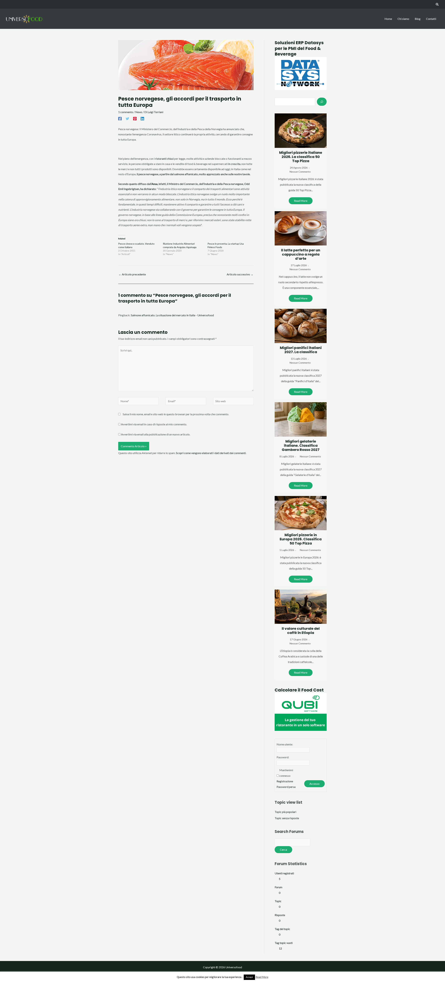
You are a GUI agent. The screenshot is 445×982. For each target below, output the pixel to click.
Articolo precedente (132, 274)
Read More (300, 200)
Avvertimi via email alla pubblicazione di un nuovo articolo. (155, 434)
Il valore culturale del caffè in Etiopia (301, 630)
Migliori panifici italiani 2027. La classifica (301, 349)
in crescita (234, 163)
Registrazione (285, 781)
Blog (417, 18)
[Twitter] (127, 119)
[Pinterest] (135, 119)
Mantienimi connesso (286, 772)
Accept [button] (249, 977)
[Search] (322, 102)
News (138, 112)
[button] (437, 4)
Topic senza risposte (287, 818)
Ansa (154, 183)
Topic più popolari (285, 811)
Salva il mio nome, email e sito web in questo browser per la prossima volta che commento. (176, 414)
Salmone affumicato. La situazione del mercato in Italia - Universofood (172, 315)
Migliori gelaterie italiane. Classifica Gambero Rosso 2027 (300, 445)
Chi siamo (403, 18)
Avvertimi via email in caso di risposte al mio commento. (154, 424)
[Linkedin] (142, 119)
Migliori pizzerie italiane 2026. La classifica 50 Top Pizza (300, 156)
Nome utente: (285, 744)
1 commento (125, 112)
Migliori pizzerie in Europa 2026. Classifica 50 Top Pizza (301, 539)
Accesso (314, 783)
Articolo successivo (240, 274)
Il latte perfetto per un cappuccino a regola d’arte (300, 254)
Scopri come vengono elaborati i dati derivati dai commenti (211, 453)
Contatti (431, 18)
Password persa (286, 786)
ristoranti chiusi (164, 158)
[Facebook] (120, 119)
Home (388, 18)
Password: (283, 757)
